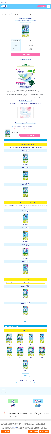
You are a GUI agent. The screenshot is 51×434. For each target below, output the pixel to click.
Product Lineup (5, 393)
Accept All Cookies (33, 431)
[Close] (48, 423)
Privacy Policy (14, 427)
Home (3, 389)
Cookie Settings (5, 431)
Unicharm (13, 421)
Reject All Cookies (44, 431)
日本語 (47, 10)
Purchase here (42, 6)
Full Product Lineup (25, 381)
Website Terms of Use (38, 421)
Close (25, 321)
